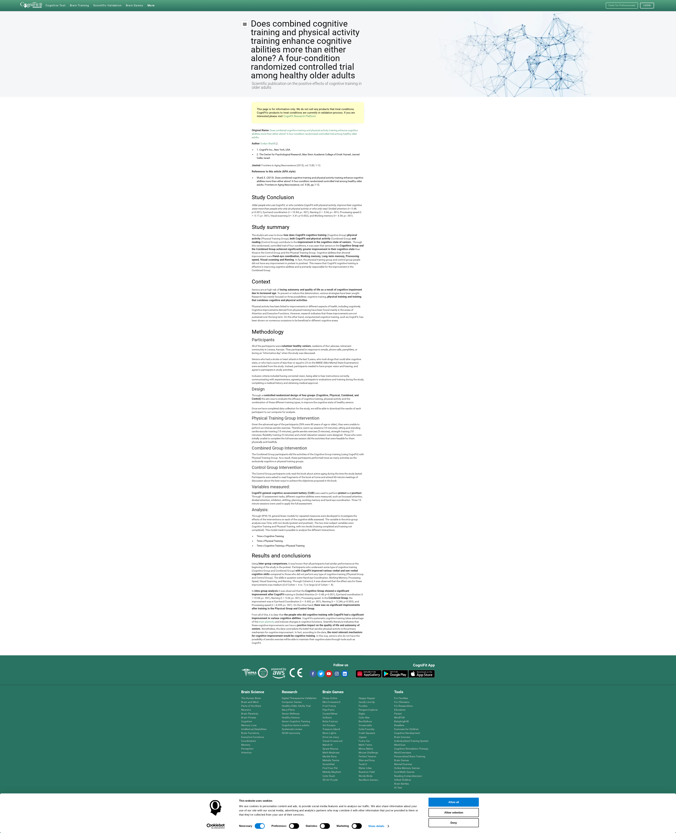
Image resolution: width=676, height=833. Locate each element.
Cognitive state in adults (295, 725)
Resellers (399, 725)
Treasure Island (331, 729)
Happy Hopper (367, 698)
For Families (401, 698)
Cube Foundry (366, 729)
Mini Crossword (331, 702)
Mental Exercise (403, 764)
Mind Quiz (400, 744)
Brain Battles (401, 783)
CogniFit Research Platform (299, 116)
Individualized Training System (411, 741)
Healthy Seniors (291, 717)
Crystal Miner (330, 713)
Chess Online (330, 698)
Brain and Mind (249, 702)
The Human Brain (251, 698)
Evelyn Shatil (267, 143)
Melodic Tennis (331, 760)
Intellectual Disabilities (254, 729)
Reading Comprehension (408, 776)
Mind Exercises (402, 752)
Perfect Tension (367, 756)
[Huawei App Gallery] (369, 674)
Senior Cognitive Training (296, 721)
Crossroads (365, 725)
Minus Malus (366, 748)
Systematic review (292, 729)
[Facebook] (313, 673)
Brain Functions (250, 733)
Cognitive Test (55, 5)
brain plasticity (267, 621)
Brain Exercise (402, 737)
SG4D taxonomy (291, 733)
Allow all (453, 802)
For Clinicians (401, 702)
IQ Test (398, 787)
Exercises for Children (406, 729)
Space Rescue (330, 748)
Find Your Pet (330, 768)
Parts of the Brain (251, 705)
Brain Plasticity (249, 713)
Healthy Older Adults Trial (296, 705)
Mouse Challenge (368, 752)
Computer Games (292, 702)
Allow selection (453, 812)
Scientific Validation (107, 5)
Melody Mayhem (332, 771)
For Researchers (403, 705)
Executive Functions (252, 737)
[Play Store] (395, 674)
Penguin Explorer (368, 709)
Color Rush (329, 776)
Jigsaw (363, 737)
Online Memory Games (407, 768)
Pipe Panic (328, 709)
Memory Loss (248, 725)
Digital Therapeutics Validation (299, 698)
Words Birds (365, 776)
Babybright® (401, 721)
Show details (376, 826)
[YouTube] (328, 673)
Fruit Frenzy (329, 705)
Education (400, 709)
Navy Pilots (288, 709)
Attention (246, 752)
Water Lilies (365, 768)
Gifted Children (402, 779)
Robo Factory (330, 721)
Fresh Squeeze (367, 733)
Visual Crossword (332, 741)
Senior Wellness (290, 713)
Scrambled (329, 764)
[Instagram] (336, 673)
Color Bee (364, 717)
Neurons (246, 709)
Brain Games (401, 760)
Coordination (248, 741)
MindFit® (399, 717)
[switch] (294, 826)
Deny (453, 822)
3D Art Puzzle (330, 779)
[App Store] (421, 674)
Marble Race (330, 756)
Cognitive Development (407, 733)
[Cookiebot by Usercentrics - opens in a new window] (215, 826)
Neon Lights (329, 733)
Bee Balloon (365, 721)
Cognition (246, 721)
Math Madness (331, 752)
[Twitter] (320, 673)
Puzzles (363, 705)
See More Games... (369, 779)
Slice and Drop (367, 760)
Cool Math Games (404, 771)
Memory (246, 744)
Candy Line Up (367, 702)
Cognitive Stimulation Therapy (411, 748)
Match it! (328, 744)
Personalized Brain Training (409, 756)
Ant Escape (329, 725)
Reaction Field (367, 771)
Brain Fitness (248, 717)
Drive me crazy (331, 737)
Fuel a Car (364, 741)
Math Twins (365, 744)
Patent (398, 713)
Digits (362, 713)
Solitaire (327, 717)
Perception (247, 748)
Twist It (363, 764)
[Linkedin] (344, 673)
